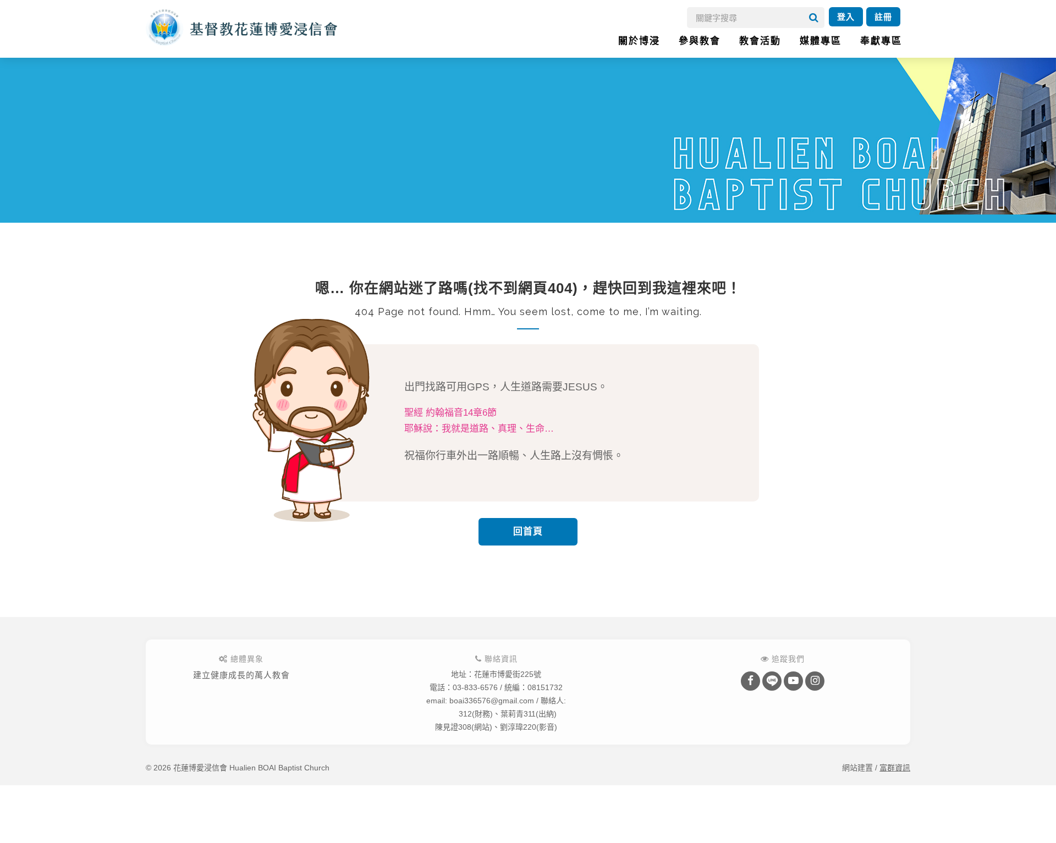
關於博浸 (639, 41)
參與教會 (700, 41)
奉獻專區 (881, 41)
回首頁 (528, 531)
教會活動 (760, 41)
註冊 (883, 16)
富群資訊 (894, 767)
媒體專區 (821, 41)
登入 (846, 16)
